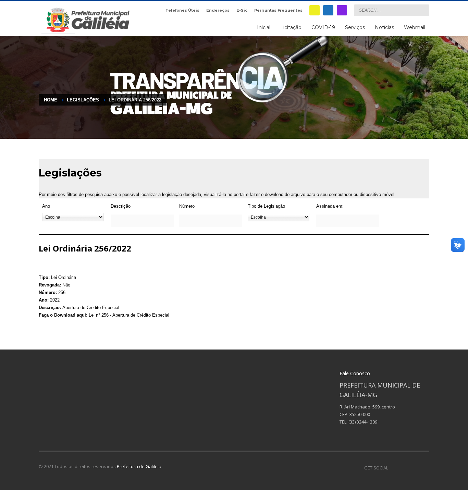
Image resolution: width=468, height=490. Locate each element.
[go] (422, 10)
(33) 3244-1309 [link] (362, 422)
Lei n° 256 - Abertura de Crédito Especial (129, 315)
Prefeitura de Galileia (139, 466)
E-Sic (241, 10)
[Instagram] (342, 10)
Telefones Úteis (182, 10)
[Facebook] (328, 10)
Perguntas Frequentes (278, 10)
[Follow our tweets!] (403, 468)
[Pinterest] (414, 468)
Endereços (218, 10)
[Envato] (424, 468)
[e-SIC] (314, 10)
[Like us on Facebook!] (393, 468)
